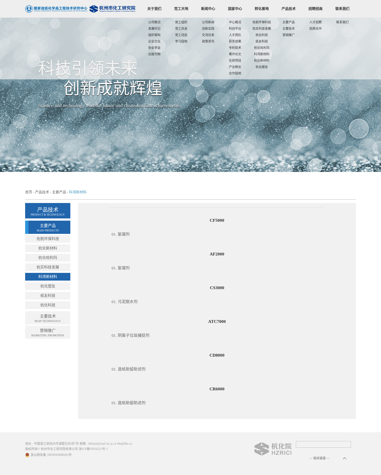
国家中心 (235, 9)
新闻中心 (208, 9)
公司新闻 (208, 22)
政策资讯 (208, 41)
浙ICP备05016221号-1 (93, 449)
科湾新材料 (261, 54)
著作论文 (235, 54)
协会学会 (154, 47)
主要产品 (288, 22)
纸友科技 (262, 41)
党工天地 (181, 9)
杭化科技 (262, 35)
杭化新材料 (261, 60)
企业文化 (154, 41)
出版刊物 (154, 54)
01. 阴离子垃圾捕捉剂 (130, 335)
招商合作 (315, 28)
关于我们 (154, 9)
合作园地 (235, 73)
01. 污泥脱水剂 (125, 302)
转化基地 (262, 9)
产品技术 (289, 9)
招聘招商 (315, 9)
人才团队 (235, 35)
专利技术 (235, 47)
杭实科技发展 (261, 28)
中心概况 (235, 22)
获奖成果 (235, 41)
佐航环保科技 (261, 22)
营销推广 (288, 35)
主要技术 (288, 28)
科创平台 (235, 28)
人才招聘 (315, 22)
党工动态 (181, 35)
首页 (28, 192)
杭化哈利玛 (261, 47)
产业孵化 (235, 67)
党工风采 (181, 28)
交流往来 (208, 35)
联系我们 (342, 9)
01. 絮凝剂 (121, 234)
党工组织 (181, 22)
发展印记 (154, 28)
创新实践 (208, 28)
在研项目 (235, 60)
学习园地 (181, 41)
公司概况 (154, 22)
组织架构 (154, 35)
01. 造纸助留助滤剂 (129, 369)
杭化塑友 (262, 67)
